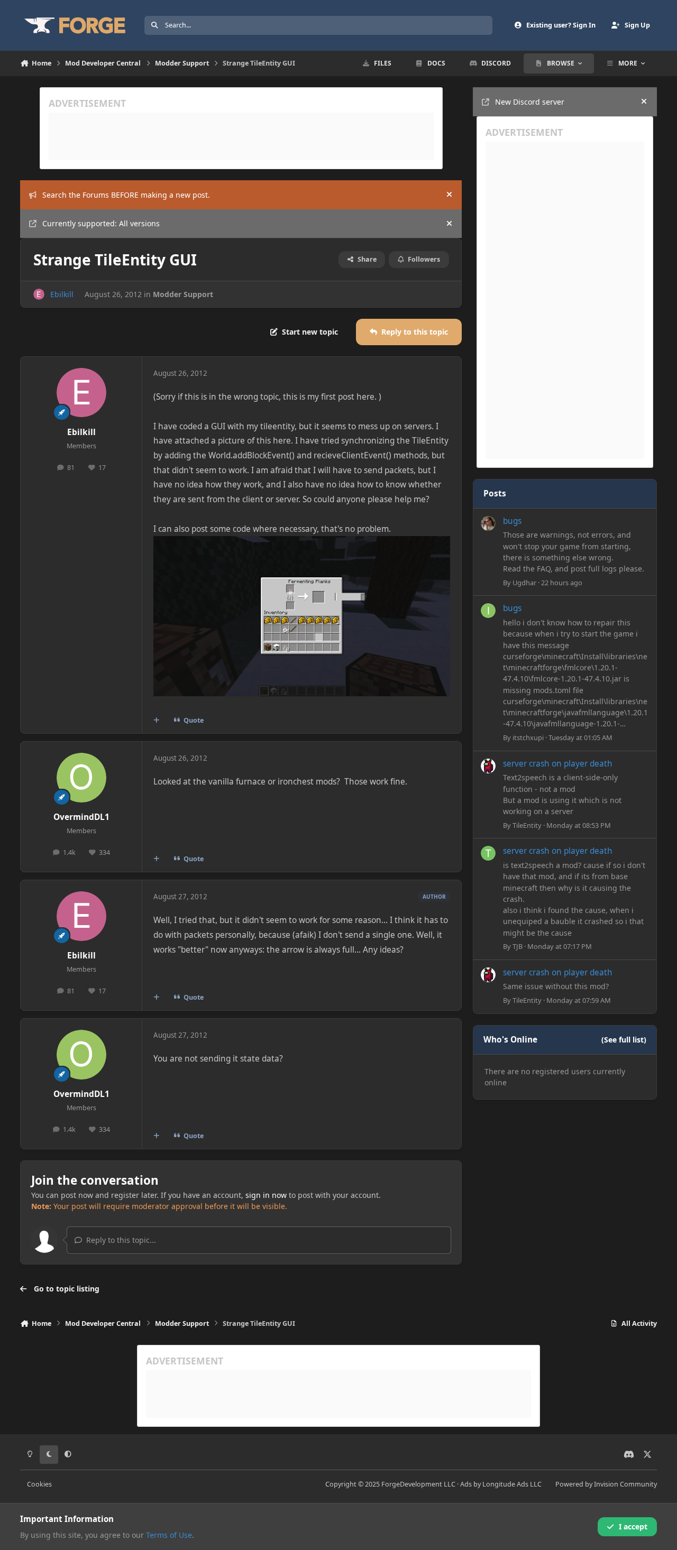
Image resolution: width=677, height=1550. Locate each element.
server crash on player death (557, 763)
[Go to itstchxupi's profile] (488, 610)
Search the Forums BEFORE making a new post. (126, 195)
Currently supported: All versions (101, 223)
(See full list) (623, 1040)
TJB (518, 946)
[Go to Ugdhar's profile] (488, 523)
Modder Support (183, 294)
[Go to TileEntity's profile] (488, 766)
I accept (633, 1526)
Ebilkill (62, 294)
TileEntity (527, 825)
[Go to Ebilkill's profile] (38, 294)
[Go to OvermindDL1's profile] (81, 777)
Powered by (606, 1484)
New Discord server (529, 102)
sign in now (266, 1195)
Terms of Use (169, 1535)
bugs (512, 521)
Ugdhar (524, 582)
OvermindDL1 (81, 817)
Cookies (39, 1484)
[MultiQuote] (157, 720)
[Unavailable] (301, 543)
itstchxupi (528, 737)
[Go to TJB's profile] (488, 853)
